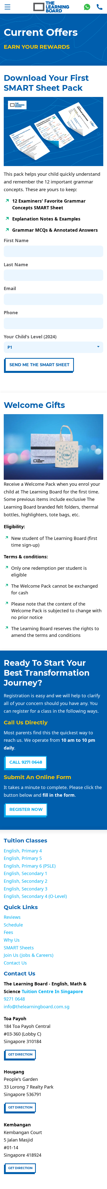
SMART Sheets (19, 948)
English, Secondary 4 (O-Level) (35, 896)
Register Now (26, 809)
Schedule (13, 925)
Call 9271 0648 (25, 762)
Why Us (12, 940)
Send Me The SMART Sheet (39, 364)
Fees (8, 932)
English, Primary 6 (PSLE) (29, 866)
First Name (16, 240)
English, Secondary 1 (25, 873)
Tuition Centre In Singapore (52, 991)
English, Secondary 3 (25, 889)
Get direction (20, 1054)
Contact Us (15, 963)
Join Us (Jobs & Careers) (28, 955)
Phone (11, 312)
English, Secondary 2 (25, 881)
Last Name (16, 264)
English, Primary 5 (23, 858)
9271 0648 (14, 999)
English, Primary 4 (23, 851)
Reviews (12, 917)
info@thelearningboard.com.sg (36, 1007)
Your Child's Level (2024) (30, 337)
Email (10, 288)
